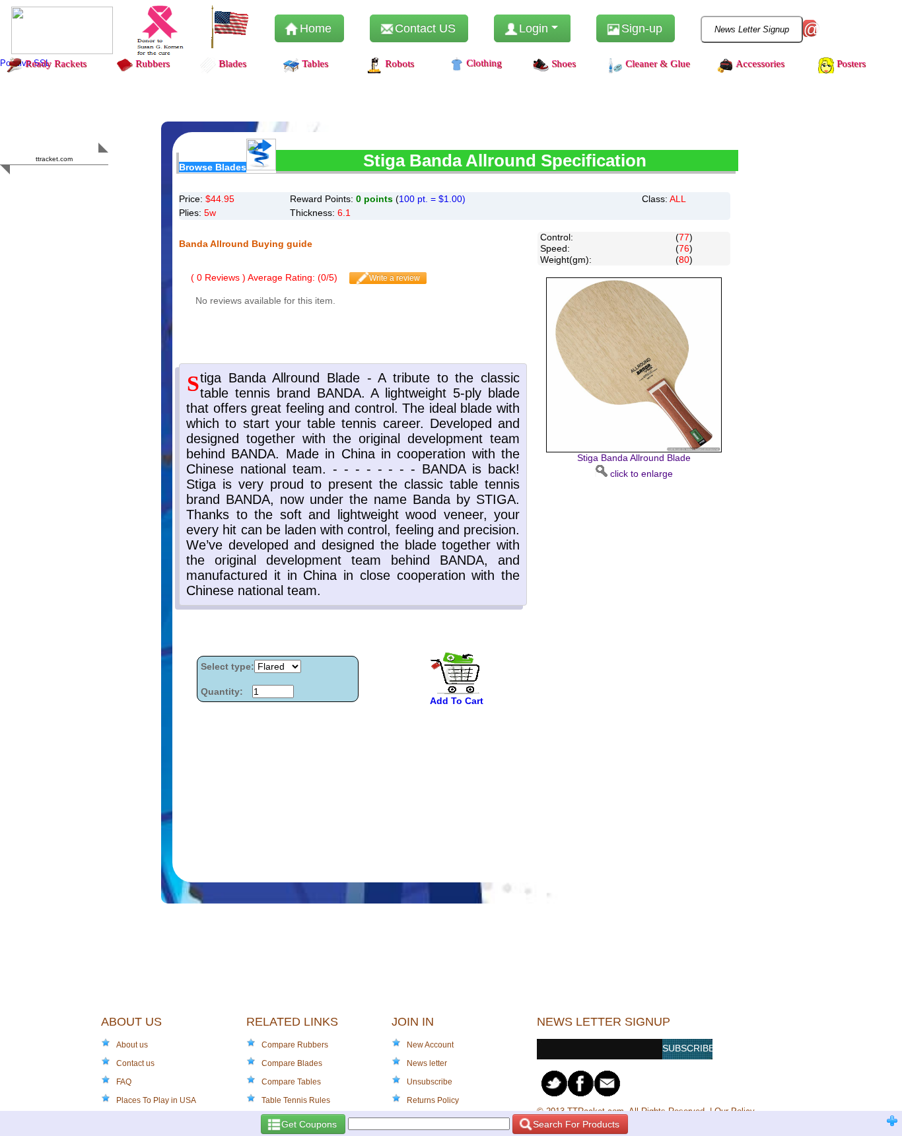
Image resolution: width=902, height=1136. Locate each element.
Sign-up (640, 28)
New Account (430, 1044)
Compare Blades (291, 1063)
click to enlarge (634, 465)
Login (533, 28)
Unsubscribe (429, 1081)
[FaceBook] (581, 1083)
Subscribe (687, 1048)
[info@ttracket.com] (607, 1083)
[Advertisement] (634, 677)
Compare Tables (291, 1081)
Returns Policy (433, 1100)
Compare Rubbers (294, 1044)
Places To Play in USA (156, 1100)
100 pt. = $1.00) (432, 199)
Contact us (135, 1063)
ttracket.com (54, 158)
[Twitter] (554, 1083)
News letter (427, 1063)
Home (313, 28)
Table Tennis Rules (295, 1100)
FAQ (123, 1081)
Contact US (424, 28)
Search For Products (574, 1124)
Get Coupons (308, 1124)
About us (132, 1044)
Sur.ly (79, 185)
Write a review (393, 278)
